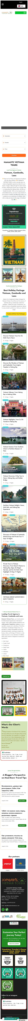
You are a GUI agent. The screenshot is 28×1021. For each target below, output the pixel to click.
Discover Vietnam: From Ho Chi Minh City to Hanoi (13, 337)
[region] (14, 74)
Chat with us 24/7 (9, 1018)
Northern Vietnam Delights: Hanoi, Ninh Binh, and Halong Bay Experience (13, 507)
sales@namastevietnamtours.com (12, 905)
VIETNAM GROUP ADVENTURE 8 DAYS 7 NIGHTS (13, 598)
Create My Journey (14, 943)
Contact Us (6, 676)
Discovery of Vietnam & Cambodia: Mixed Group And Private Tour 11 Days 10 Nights (14, 537)
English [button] (20, 2)
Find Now (14, 155)
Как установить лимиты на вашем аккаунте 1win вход (12, 836)
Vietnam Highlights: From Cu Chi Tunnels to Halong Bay (13, 421)
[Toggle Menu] (25, 12)
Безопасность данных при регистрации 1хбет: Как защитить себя (12, 788)
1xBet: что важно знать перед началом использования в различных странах (13, 813)
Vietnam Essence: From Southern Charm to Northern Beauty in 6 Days (13, 449)
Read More (22, 800)
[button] (14, 127)
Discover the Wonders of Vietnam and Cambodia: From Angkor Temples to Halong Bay (13, 365)
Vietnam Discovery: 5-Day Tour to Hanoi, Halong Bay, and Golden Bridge (13, 478)
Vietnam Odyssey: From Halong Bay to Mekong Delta (12, 393)
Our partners (14, 856)
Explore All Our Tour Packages (16, 314)
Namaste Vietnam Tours (17, 1017)
